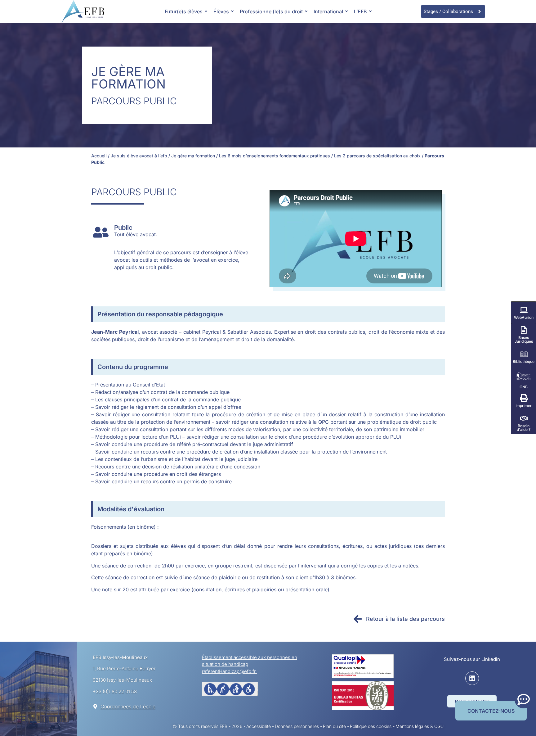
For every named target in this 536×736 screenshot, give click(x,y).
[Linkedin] (472, 678)
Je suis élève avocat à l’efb (139, 155)
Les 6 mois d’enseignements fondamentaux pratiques (274, 155)
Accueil (99, 155)
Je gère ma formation (193, 155)
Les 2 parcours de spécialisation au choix (377, 155)
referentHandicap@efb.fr (229, 671)
